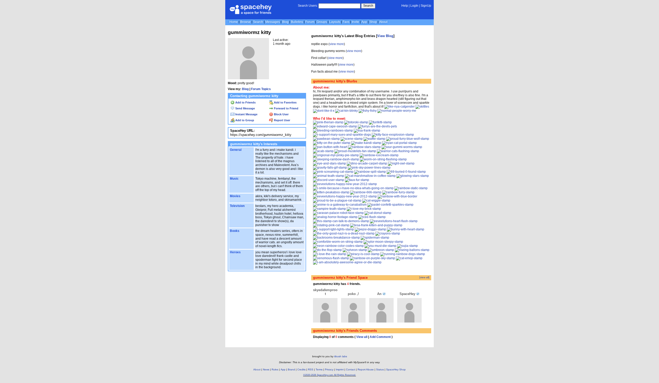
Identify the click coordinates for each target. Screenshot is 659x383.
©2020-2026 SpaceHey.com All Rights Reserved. (329, 375)
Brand (291, 369)
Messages (272, 22)
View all (361, 337)
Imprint (340, 369)
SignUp (426, 5)
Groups (322, 22)
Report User (281, 120)
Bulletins (297, 22)
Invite (355, 22)
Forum (309, 22)
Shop (373, 22)
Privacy (329, 369)
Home (233, 22)
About (383, 22)
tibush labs (340, 356)
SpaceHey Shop (396, 369)
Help (404, 5)
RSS (310, 369)
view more (337, 44)
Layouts (334, 22)
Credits (301, 369)
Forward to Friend (285, 108)
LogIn (414, 5)
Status (380, 369)
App (364, 22)
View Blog (385, 36)
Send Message (245, 108)
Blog (285, 22)
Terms (319, 369)
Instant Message (246, 114)
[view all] (424, 277)
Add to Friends (245, 102)
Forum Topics (261, 89)
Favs (346, 22)
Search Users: (308, 5)
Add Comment (380, 337)
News (266, 369)
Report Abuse (366, 369)
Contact (350, 369)
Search (368, 5)
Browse (245, 22)
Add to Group (244, 120)
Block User (281, 114)
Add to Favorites (285, 102)
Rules (275, 369)
